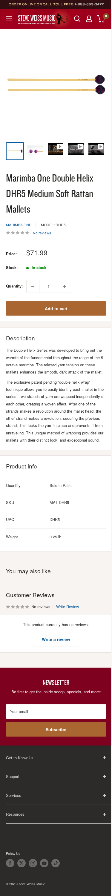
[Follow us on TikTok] (55, 863)
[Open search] (77, 19)
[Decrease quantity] (33, 286)
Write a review (56, 639)
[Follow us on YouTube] (44, 863)
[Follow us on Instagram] (33, 863)
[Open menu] (9, 18)
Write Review (67, 606)
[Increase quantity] (64, 286)
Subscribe (56, 729)
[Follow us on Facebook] (10, 863)
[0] (101, 18)
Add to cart (56, 308)
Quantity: (14, 286)
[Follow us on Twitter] (21, 863)
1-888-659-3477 (89, 4)
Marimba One (18, 224)
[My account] (89, 19)
